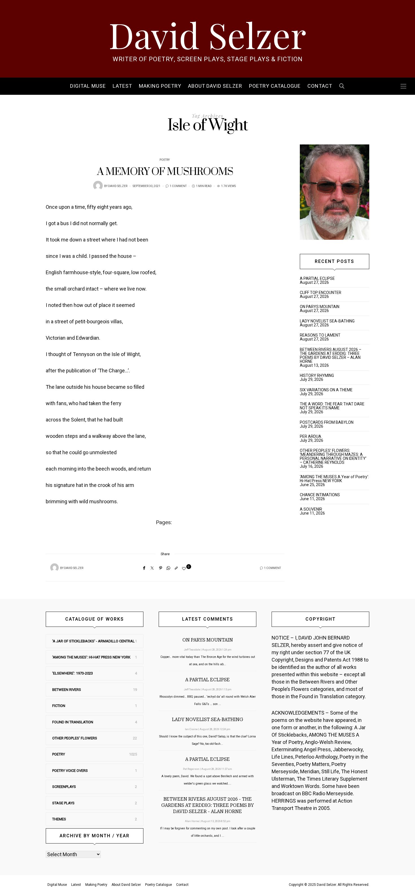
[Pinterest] (160, 568)
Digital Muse (88, 86)
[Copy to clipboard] (176, 568)
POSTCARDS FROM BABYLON (327, 422)
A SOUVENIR (311, 509)
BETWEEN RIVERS (66, 689)
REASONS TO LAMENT (320, 335)
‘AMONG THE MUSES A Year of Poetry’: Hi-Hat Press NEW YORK (334, 479)
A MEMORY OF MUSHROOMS (165, 172)
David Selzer (207, 34)
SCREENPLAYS (64, 787)
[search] (342, 86)
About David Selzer (215, 86)
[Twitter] (152, 568)
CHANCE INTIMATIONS (320, 495)
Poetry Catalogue (275, 86)
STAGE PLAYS (63, 803)
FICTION (58, 706)
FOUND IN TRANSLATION (72, 722)
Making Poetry (160, 86)
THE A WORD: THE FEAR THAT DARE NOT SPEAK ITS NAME (332, 406)
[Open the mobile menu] (403, 86)
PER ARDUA (310, 436)
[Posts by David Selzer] (98, 185)
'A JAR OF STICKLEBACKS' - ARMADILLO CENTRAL (93, 641)
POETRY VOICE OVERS (70, 770)
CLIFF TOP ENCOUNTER (320, 292)
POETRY (165, 160)
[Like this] (184, 568)
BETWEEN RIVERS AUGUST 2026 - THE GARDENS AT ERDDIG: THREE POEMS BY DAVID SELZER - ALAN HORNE (207, 805)
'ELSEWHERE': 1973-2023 (72, 673)
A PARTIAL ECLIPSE (317, 278)
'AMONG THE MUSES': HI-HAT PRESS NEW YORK (91, 657)
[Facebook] (144, 568)
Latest (122, 86)
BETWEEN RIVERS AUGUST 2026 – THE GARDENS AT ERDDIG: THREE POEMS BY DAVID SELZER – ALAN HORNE (330, 355)
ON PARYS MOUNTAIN (319, 306)
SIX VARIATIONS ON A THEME (326, 390)
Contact (319, 86)
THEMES (59, 819)
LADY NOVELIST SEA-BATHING (327, 321)
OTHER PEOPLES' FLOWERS (74, 738)
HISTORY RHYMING (317, 375)
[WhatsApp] (168, 568)
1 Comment (178, 186)
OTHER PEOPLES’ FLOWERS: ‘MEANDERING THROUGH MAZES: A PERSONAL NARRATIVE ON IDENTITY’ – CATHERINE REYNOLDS (333, 456)
